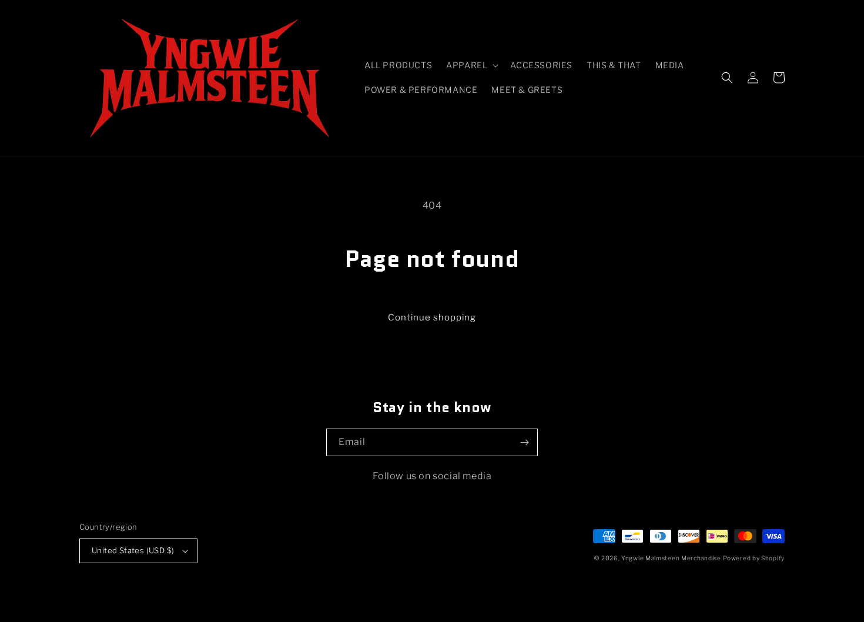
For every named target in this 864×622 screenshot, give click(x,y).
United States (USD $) (133, 550)
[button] (471, 65)
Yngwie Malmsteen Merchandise (671, 557)
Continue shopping (432, 317)
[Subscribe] (524, 442)
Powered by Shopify (754, 557)
